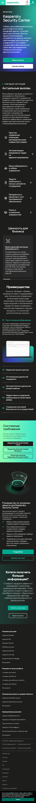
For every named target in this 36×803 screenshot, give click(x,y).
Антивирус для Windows (9, 684)
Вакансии (4, 780)
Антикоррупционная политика (23, 744)
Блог (3, 765)
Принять (18, 799)
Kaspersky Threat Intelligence (10, 727)
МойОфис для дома (8, 647)
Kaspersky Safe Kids (8, 651)
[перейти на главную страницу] (13, 2)
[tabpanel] (18, 514)
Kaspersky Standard (8, 635)
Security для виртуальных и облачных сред (15, 731)
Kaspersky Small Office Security (11, 698)
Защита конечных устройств (10, 723)
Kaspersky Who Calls (8, 654)
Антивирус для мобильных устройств (13, 680)
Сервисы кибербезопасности (11, 716)
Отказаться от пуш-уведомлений (9, 788)
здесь (22, 796)
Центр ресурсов (5, 769)
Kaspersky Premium (8, 643)
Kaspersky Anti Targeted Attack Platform (14, 719)
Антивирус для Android (9, 672)
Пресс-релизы (5, 772)
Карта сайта (4, 776)
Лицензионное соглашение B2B (24, 748)
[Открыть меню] (3, 2)
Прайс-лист (4, 784)
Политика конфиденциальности (9, 744)
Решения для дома (9, 631)
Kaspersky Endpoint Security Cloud (12, 702)
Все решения (6, 662)
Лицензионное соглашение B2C (9, 748)
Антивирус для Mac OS (9, 676)
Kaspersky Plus (6, 639)
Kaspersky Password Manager (11, 658)
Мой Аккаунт (32, 3)
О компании (4, 757)
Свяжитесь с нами (6, 753)
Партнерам (4, 761)
